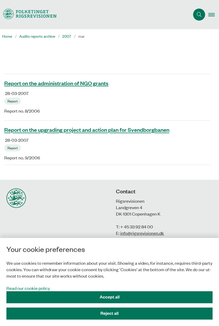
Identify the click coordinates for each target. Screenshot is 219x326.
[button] (213, 15)
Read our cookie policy (28, 288)
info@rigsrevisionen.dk (142, 233)
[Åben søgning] (199, 15)
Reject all (109, 313)
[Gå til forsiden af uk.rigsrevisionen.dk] (93, 15)
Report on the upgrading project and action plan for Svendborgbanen (86, 129)
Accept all (110, 297)
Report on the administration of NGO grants (56, 83)
